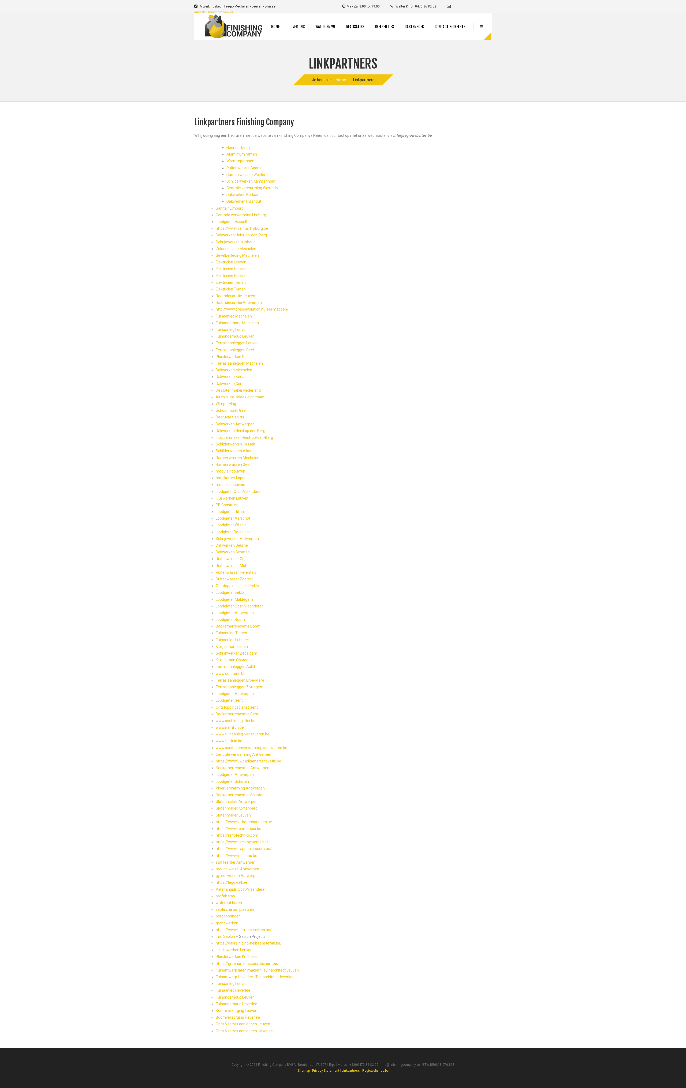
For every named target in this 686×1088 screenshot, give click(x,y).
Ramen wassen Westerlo (247, 174)
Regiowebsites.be (375, 1070)
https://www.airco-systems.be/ (242, 842)
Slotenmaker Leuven (233, 815)
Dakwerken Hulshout (243, 201)
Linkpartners (351, 1070)
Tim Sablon (225, 936)
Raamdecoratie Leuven (235, 296)
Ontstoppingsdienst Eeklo (237, 586)
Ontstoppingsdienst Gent (237, 707)
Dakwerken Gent (230, 383)
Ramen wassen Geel (233, 464)
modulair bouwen (230, 471)
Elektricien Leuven (231, 262)
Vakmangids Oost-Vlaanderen (241, 889)
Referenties (384, 26)
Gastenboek (414, 26)
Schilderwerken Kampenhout (250, 181)
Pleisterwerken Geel (232, 356)
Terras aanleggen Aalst (235, 666)
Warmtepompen (240, 161)
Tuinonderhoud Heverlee (236, 1004)
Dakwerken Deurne (232, 545)
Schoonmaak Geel (231, 410)
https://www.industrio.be (236, 855)
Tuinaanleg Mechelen (234, 316)
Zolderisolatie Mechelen (236, 249)
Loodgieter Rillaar (230, 511)
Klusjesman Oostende (234, 660)
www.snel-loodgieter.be (235, 721)
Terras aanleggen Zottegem (239, 687)
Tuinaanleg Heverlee (233, 990)
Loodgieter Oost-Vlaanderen (240, 606)
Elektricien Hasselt (231, 269)
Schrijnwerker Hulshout (235, 242)
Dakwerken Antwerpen (235, 424)
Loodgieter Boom (230, 619)
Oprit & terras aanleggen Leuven (243, 1024)
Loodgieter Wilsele (231, 525)
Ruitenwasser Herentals (236, 572)
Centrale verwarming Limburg (241, 215)
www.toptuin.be (229, 741)
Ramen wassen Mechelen (237, 458)
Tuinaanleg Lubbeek (233, 640)
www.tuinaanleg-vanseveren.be (242, 734)
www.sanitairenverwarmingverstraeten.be (251, 748)
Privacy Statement (325, 1070)
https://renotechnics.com (237, 835)
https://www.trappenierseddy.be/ (244, 849)
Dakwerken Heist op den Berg (240, 431)
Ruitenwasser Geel (231, 559)
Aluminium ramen (241, 154)
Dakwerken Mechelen (234, 370)
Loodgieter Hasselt (231, 222)
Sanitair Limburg (230, 208)
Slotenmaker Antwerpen (237, 801)
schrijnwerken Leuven (234, 950)
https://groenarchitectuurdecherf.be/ (247, 963)
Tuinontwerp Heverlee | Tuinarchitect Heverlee (254, 977)
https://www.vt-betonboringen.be (244, 822)
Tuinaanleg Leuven (232, 329)
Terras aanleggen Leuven (237, 343)
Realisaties (355, 26)
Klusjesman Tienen (232, 646)
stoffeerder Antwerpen (235, 862)
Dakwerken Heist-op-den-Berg (241, 235)
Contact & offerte (450, 26)
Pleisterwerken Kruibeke (236, 956)
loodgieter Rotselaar (233, 532)
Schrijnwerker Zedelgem (236, 653)
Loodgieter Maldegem (234, 599)
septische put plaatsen (235, 909)
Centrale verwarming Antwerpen (243, 754)
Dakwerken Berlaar (242, 194)
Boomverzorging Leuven (236, 1010)
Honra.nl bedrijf (239, 147)
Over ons (297, 26)
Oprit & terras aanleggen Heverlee (244, 1031)
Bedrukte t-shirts (230, 417)
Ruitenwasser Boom (243, 168)
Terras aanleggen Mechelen (239, 363)
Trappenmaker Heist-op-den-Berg (244, 437)
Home (275, 26)
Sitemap (304, 1070)
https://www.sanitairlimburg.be (242, 228)
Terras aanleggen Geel (235, 350)
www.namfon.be (230, 727)
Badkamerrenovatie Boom (238, 626)
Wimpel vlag (226, 404)
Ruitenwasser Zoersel (234, 579)
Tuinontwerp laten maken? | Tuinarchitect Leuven (257, 970)
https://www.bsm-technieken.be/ (244, 930)
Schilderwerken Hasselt (235, 444)
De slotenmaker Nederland (238, 390)
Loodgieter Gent (229, 700)
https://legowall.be (231, 882)
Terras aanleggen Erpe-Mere (240, 680)
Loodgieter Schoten (232, 781)
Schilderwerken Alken (234, 451)
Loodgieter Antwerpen (235, 613)
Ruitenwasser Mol (231, 566)
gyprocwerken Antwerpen (238, 876)
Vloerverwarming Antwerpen (240, 788)
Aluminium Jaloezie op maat (240, 397)
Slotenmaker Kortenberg (237, 808)
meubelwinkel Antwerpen (237, 869)
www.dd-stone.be (230, 673)
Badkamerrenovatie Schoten (240, 795)
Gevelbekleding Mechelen (237, 255)
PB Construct (227, 505)
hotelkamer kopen (231, 478)
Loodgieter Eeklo (230, 592)
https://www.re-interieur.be (238, 828)
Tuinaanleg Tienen (231, 633)
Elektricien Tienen (231, 282)
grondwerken (227, 923)
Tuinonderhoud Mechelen (237, 323)
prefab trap (225, 896)
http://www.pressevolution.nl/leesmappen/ (252, 309)
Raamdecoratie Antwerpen (239, 302)
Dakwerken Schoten (233, 552)
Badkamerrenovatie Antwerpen (242, 768)
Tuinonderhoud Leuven (235, 336)
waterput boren (229, 903)
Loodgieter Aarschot (233, 518)
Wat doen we (325, 26)
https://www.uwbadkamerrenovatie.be (248, 761)
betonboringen (228, 916)
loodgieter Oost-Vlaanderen (239, 491)
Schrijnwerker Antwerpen (237, 539)
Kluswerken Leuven (232, 498)
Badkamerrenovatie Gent (237, 714)
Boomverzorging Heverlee (238, 1017)
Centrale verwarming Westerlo (252, 188)
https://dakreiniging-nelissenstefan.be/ (249, 943)
